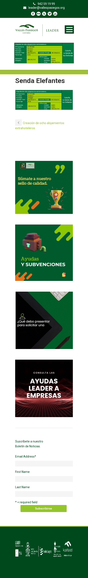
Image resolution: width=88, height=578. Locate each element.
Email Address (25, 456)
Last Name (22, 487)
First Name (22, 472)
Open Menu (69, 29)
